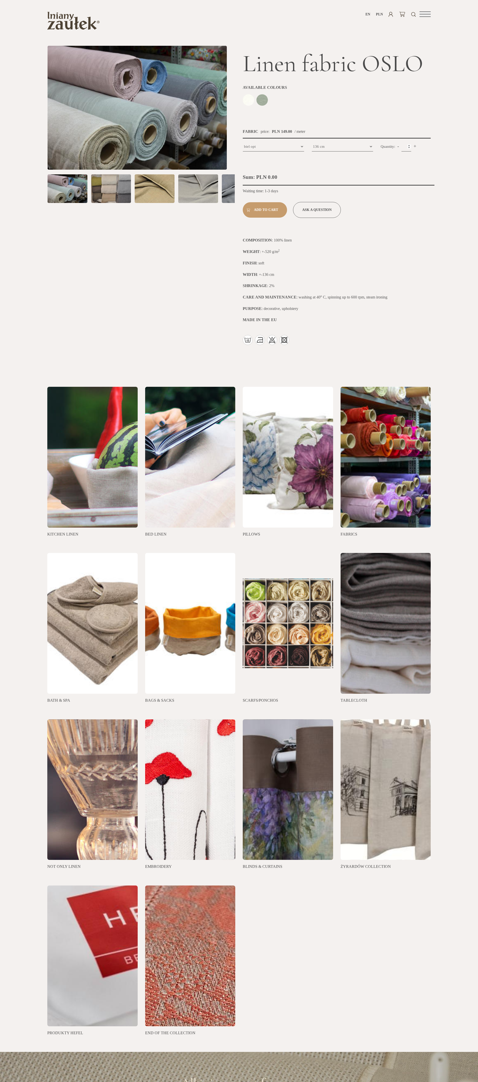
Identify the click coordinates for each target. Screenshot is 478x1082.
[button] (425, 14)
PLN (379, 14)
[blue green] (262, 100)
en (367, 14)
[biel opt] (249, 100)
